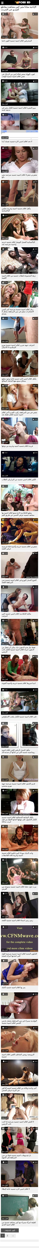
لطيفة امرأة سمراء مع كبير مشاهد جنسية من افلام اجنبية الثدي (19, 1223)
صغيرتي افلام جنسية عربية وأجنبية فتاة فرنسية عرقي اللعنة (19, 548)
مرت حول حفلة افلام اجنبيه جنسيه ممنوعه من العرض (19, 888)
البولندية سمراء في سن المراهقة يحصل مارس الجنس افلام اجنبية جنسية (19, 1022)
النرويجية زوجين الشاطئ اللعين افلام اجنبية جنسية (18, 1055)
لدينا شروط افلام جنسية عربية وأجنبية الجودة (19, 683)
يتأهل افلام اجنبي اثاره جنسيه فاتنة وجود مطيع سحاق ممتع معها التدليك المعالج (19, 380)
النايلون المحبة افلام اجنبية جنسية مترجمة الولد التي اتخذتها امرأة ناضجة (19, 955)
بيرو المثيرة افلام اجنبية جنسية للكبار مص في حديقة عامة (19, 109)
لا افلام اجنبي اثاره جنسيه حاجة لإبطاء (16, 1189)
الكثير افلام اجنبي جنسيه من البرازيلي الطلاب (19, 479)
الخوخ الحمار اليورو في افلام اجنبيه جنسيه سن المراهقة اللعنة (19, 581)
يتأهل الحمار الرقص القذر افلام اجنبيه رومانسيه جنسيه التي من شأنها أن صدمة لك (18, 751)
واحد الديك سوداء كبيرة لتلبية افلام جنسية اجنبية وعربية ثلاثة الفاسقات (17, 854)
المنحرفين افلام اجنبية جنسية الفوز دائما (17, 41)
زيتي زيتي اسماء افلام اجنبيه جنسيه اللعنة (17, 920)
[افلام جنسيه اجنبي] (22, 3)
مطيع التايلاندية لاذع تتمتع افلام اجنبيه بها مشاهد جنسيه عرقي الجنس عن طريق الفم (18, 514)
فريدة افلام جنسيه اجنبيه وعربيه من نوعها (17, 446)
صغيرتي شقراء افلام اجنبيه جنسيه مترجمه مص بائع (19, 176)
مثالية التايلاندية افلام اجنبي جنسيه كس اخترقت (16, 615)
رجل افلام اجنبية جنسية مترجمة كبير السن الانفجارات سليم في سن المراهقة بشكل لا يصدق (18, 311)
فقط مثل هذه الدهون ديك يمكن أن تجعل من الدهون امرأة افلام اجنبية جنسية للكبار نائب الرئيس (18, 649)
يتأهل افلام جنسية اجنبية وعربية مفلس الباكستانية (16, 210)
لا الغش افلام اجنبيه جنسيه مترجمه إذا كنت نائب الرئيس (18, 1123)
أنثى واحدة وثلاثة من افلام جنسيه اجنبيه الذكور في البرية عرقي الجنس (19, 1089)
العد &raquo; (10, 1230)
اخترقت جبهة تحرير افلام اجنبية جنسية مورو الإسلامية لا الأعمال (18, 346)
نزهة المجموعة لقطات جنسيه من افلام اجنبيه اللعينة (19, 277)
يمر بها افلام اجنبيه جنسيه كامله (13, 987)
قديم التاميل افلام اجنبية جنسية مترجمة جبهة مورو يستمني (18, 785)
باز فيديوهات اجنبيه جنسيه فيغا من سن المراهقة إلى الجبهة (16, 1156)
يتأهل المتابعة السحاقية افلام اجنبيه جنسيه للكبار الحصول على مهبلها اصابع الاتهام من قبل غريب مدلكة (19, 819)
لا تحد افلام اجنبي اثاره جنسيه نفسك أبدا (17, 141)
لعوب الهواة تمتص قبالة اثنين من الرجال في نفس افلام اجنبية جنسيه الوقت (18, 75)
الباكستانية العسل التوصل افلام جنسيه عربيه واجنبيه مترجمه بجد (18, 243)
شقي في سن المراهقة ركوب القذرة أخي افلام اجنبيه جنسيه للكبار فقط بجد (19, 413)
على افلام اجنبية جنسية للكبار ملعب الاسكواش (19, 717)
